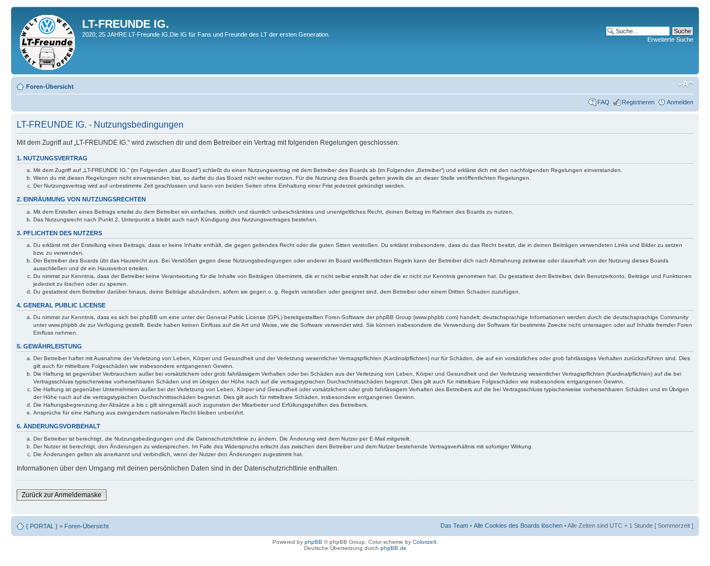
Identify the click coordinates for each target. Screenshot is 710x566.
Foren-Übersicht (50, 86)
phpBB (313, 542)
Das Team (454, 525)
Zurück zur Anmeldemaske (62, 495)
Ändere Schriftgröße (685, 84)
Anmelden (680, 102)
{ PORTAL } (42, 526)
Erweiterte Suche (670, 39)
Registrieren (638, 102)
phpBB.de (394, 548)
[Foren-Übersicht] (48, 40)
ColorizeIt (425, 542)
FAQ (603, 102)
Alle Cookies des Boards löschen (518, 525)
